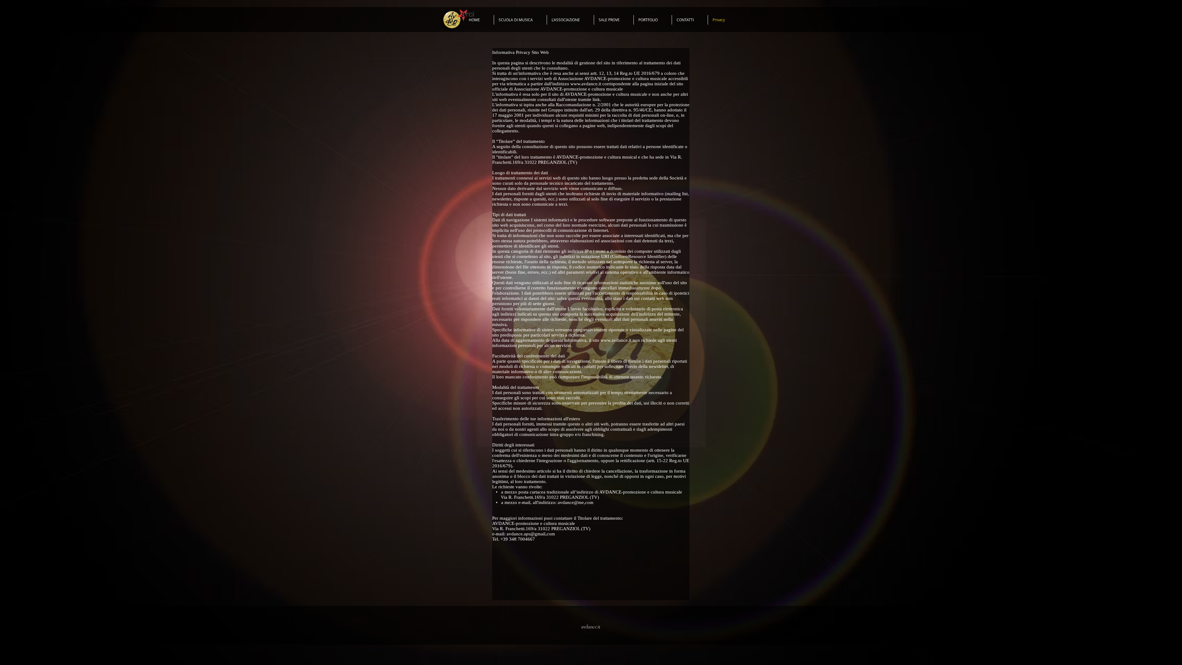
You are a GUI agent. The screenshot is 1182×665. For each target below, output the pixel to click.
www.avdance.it (585, 83)
